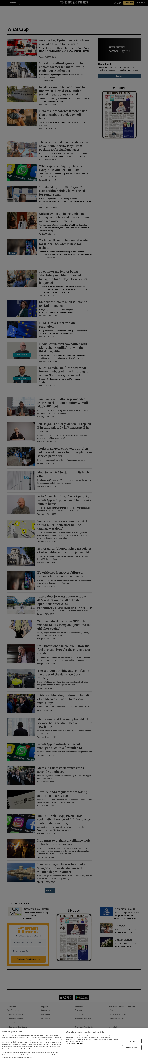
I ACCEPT (132, 1041)
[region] (74, 1044)
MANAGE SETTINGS (132, 1047)
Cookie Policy (28, 1049)
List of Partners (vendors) (74, 1043)
